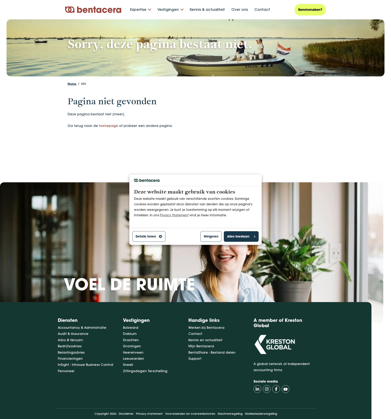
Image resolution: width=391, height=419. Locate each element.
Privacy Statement (174, 215)
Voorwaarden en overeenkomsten (190, 414)
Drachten (131, 340)
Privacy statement (149, 414)
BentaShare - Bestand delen (211, 352)
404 (83, 84)
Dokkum (130, 334)
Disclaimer (126, 414)
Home (72, 84)
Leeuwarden (133, 358)
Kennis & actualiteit (207, 9)
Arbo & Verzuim (70, 340)
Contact (262, 9)
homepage (108, 126)
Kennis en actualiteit (205, 340)
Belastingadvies (71, 352)
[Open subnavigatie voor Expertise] (150, 10)
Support (194, 358)
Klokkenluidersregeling (261, 414)
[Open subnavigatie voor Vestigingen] (182, 10)
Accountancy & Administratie (82, 328)
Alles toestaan (238, 236)
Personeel (66, 371)
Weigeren (211, 236)
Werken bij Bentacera (206, 328)
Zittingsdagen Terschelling (145, 371)
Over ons (239, 9)
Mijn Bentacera (201, 346)
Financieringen (70, 358)
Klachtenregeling (230, 414)
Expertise (138, 9)
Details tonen (146, 236)
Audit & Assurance (73, 334)
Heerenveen (133, 352)
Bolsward (130, 328)
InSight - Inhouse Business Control (85, 365)
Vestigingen (168, 9)
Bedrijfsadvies (70, 346)
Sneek (128, 365)
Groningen (132, 346)
